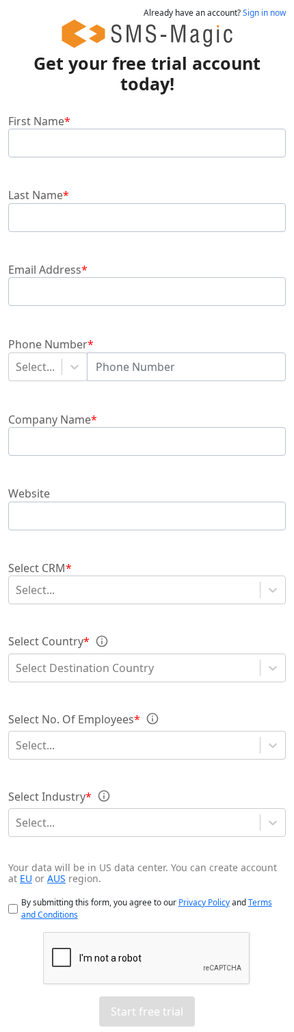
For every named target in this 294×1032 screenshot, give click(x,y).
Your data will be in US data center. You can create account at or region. (142, 872)
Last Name (35, 195)
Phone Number (48, 343)
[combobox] (17, 367)
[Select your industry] (104, 796)
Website (29, 493)
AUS (56, 878)
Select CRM (37, 568)
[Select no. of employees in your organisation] (152, 718)
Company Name (49, 419)
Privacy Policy (204, 902)
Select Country (45, 641)
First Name (36, 120)
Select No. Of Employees (71, 718)
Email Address (44, 269)
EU (26, 878)
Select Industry (46, 796)
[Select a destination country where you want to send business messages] (102, 641)
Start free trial (147, 1011)
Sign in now (264, 12)
